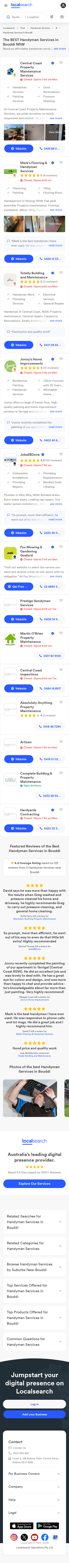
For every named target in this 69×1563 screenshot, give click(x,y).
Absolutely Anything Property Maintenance (34, 918)
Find (22, 28)
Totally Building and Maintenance (34, 1055)
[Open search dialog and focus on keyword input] (6, 17)
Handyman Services (40, 28)
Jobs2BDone (34, 949)
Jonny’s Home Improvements (34, 999)
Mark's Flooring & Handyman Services (34, 1034)
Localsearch (9, 28)
